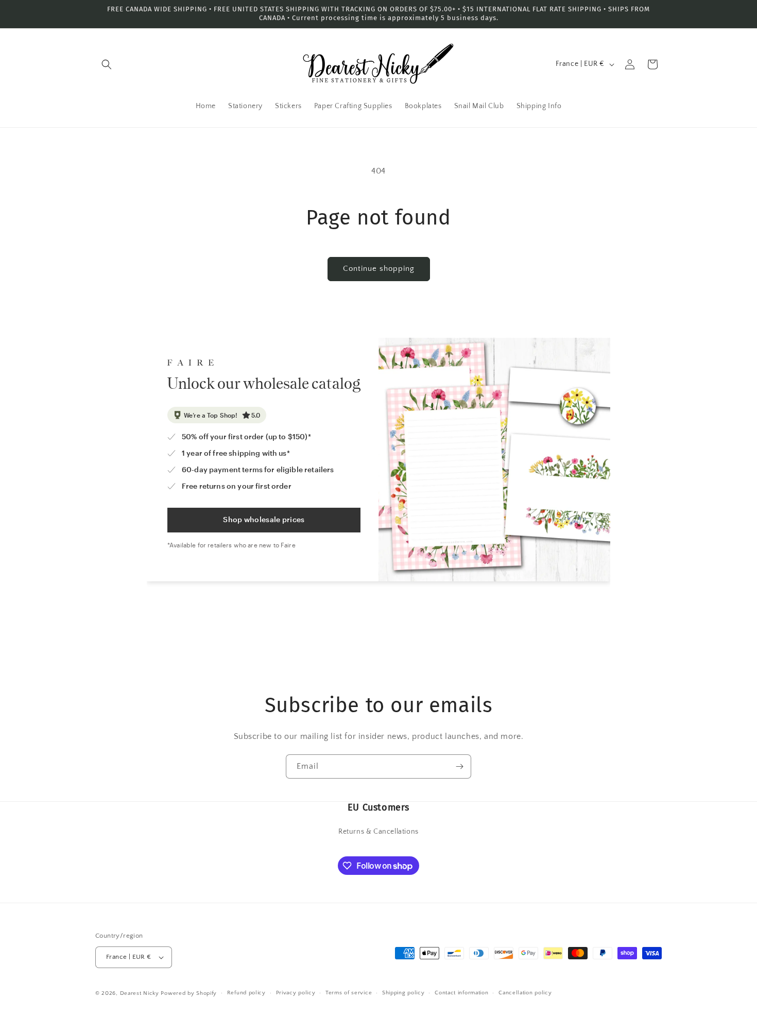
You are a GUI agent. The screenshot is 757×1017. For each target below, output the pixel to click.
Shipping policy (403, 993)
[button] (106, 64)
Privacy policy (296, 993)
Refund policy (246, 993)
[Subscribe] (459, 766)
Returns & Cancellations (378, 832)
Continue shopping (379, 268)
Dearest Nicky (139, 993)
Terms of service (348, 993)
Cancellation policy (525, 993)
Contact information (461, 993)
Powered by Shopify (189, 993)
